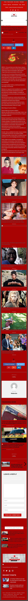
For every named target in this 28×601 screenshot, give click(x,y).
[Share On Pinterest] (4, 48)
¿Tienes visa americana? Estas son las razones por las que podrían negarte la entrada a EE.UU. (14, 422)
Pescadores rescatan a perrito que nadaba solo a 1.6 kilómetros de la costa (17, 587)
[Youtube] (15, 10)
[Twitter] (6, 571)
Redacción (6, 32)
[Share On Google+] (8, 48)
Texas (20, 4)
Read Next (14, 462)
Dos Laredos (16, 1)
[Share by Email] (14, 48)
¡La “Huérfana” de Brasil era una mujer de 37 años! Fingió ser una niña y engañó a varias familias (17, 580)
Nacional (5, 4)
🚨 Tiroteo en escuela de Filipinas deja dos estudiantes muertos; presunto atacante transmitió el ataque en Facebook (13, 446)
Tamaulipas (22, 1)
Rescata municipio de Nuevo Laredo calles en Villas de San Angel (17, 466)
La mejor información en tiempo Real (16, 7)
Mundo (23, 4)
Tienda (6, 7)
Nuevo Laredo (10, 1)
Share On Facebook (8, 44)
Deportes (9, 4)
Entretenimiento (15, 4)
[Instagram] (12, 571)
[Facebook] (3, 571)
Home (5, 1)
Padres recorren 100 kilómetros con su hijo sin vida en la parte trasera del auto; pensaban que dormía (17, 546)
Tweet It (20, 44)
